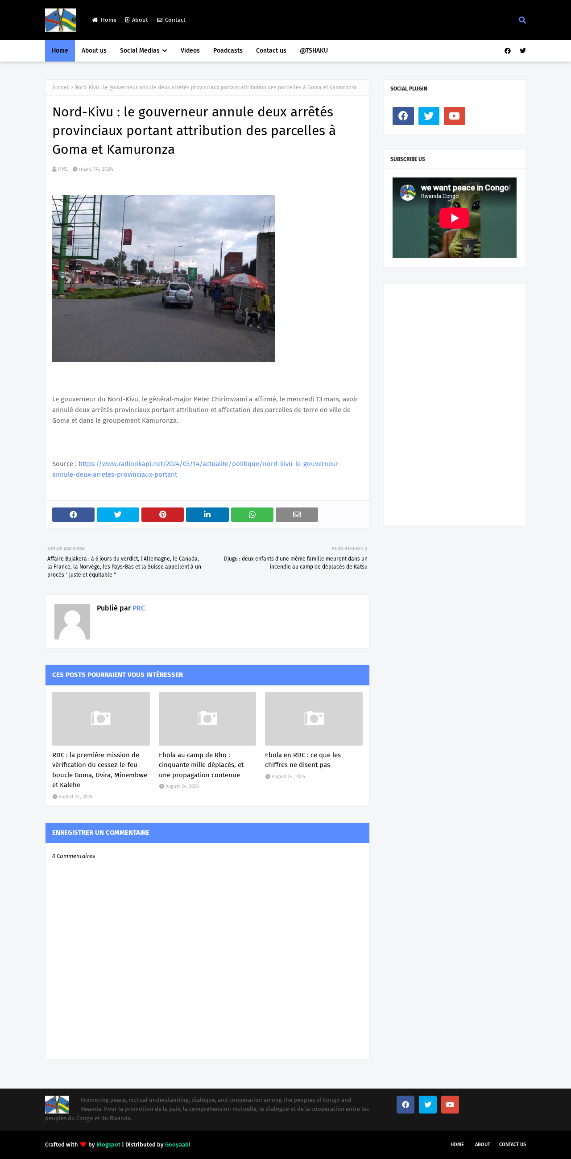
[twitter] (521, 51)
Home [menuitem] (60, 50)
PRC (63, 168)
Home (108, 19)
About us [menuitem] (94, 50)
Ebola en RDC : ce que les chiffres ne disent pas (303, 760)
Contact (175, 19)
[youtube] (454, 116)
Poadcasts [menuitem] (228, 50)
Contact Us (512, 1144)
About (140, 19)
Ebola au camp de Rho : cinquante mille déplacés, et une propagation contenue (201, 765)
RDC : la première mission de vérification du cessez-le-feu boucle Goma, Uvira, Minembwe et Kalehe (99, 770)
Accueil (61, 87)
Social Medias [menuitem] (140, 50)
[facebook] (507, 51)
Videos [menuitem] (190, 50)
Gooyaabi (177, 1144)
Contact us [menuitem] (271, 50)
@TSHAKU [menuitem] (314, 50)
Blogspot (108, 1144)
